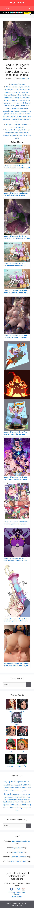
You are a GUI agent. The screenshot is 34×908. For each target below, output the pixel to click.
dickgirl (11, 95)
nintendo (28, 802)
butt (12, 89)
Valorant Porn (17, 3)
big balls (27, 87)
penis (24, 805)
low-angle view (10, 106)
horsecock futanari (10, 100)
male (22, 802)
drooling (18, 95)
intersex (28, 103)
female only (25, 794)
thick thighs (27, 116)
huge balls (21, 100)
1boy (5, 782)
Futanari (23, 97)
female (8, 794)
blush (29, 787)
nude (12, 805)
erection (29, 791)
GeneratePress (17, 905)
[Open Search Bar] (29, 8)
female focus (16, 794)
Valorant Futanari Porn (19, 857)
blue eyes (24, 787)
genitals (11, 797)
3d (14, 781)
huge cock (12, 103)
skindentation (19, 114)
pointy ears (16, 108)
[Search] (28, 684)
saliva (12, 114)
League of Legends (18, 84)
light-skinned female (15, 799)
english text (8, 97)
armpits (20, 87)
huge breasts (21, 797)
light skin (24, 799)
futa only (16, 97)
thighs (26, 807)
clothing (21, 791)
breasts (7, 790)
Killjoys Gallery (17, 848)
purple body (15, 111)
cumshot (17, 92)
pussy (29, 805)
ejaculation (25, 95)
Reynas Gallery (17, 852)
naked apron (20, 106)
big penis (7, 89)
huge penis (20, 103)
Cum (16, 89)
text (20, 116)
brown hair (15, 791)
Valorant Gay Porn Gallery (21, 841)
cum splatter (9, 92)
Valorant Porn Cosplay (19, 861)
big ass (16, 785)
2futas (8, 87)
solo (12, 807)
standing (9, 116)
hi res (15, 797)
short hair (8, 807)
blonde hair (18, 787)
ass (8, 785)
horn (28, 97)
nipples (6, 805)
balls (12, 785)
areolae (14, 87)
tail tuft (15, 116)
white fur (23, 119)
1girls (10, 781)
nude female (17, 805)
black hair (11, 787)
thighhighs (6, 119)
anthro (28, 781)
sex (4, 808)
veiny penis (15, 119)
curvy (23, 92)
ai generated (21, 782)
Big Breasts (25, 784)
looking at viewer (13, 802)
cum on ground (24, 89)
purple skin (24, 111)
